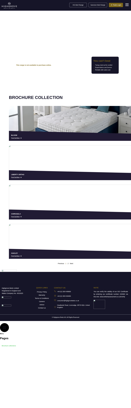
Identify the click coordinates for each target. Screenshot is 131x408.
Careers (42, 301)
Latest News (6, 366)
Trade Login (6, 403)
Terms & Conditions (42, 298)
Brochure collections (9, 346)
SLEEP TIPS (6, 374)
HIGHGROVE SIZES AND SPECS (13, 362)
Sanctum (5, 395)
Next (71, 263)
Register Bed (6, 382)
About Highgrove (7, 341)
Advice (41, 305)
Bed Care (5, 370)
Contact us (42, 308)
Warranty (42, 295)
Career (4, 378)
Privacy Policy (42, 292)
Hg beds (4, 391)
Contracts (5, 354)
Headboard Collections (9, 350)
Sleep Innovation (7, 358)
